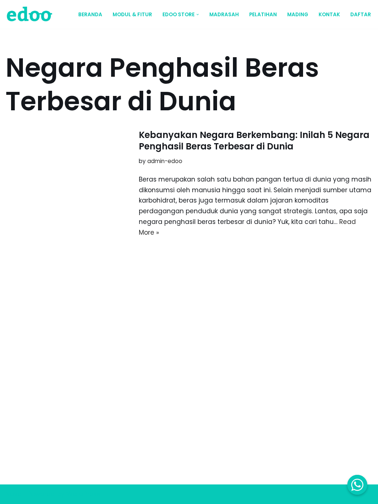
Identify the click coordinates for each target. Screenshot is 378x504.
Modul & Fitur (132, 14)
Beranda (90, 14)
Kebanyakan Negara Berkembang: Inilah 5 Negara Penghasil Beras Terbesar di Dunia (254, 140)
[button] (197, 14)
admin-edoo (164, 161)
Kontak (329, 14)
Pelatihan (263, 14)
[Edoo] (31, 14)
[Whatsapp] (357, 485)
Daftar (360, 14)
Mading (297, 14)
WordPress (83, 494)
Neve (14, 494)
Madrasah (224, 14)
